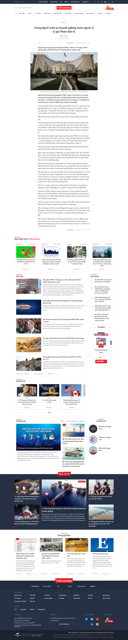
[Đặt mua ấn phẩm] (109, 7)
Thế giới (99, 13)
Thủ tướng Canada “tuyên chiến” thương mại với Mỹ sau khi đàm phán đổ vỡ (103, 308)
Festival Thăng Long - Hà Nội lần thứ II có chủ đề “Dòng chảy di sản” (26, 523)
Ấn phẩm (101, 327)
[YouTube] (105, 2)
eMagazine (81, 421)
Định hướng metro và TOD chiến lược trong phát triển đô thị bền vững (25, 556)
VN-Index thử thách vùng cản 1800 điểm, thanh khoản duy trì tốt (26, 261)
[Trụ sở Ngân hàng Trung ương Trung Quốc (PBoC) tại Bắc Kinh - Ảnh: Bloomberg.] (64, 53)
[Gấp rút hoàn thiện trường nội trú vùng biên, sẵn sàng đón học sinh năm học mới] (26, 487)
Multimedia (21, 421)
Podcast (68, 421)
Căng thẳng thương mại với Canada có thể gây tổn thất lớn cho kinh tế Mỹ (71, 402)
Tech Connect (75, 1)
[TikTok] (109, 2)
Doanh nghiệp (79, 13)
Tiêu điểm (22, 13)
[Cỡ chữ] (42, 43)
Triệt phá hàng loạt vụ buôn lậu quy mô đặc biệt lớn (100, 498)
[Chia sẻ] (89, 43)
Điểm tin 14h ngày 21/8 (105, 428)
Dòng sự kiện (64, 535)
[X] (98, 2)
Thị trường (68, 13)
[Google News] (112, 2)
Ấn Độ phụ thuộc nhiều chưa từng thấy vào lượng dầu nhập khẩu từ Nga (62, 302)
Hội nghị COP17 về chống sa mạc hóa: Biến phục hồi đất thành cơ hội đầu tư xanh (62, 281)
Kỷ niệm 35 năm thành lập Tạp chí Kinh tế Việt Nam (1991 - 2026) (51, 556)
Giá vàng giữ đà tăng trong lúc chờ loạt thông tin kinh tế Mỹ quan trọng (27, 402)
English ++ (85, 1)
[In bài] (39, 43)
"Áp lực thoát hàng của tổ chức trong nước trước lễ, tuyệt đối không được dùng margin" (51, 261)
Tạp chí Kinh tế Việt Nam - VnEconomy (103, 635)
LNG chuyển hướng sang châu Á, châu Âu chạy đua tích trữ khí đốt (103, 299)
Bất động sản (90, 13)
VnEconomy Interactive (101, 554)
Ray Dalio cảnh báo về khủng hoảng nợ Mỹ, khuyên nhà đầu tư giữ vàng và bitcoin (102, 317)
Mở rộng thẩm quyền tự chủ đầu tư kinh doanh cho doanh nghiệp (64, 510)
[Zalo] (102, 2)
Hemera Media (40, 634)
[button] (49, 412)
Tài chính (38, 13)
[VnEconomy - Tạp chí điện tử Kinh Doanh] (64, 580)
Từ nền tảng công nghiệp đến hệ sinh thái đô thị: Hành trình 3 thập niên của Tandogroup (73, 464)
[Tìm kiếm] (19, 8)
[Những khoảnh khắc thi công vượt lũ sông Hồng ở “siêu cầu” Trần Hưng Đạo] (101, 512)
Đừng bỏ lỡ (20, 381)
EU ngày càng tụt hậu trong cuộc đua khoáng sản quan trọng (63, 338)
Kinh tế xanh (57, 13)
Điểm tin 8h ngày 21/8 (104, 449)
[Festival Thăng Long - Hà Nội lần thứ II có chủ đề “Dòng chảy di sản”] (26, 512)
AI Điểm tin (101, 421)
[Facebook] (94, 2)
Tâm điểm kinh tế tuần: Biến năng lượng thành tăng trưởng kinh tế (73, 441)
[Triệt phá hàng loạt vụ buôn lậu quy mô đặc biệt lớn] (101, 487)
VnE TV (66, 1)
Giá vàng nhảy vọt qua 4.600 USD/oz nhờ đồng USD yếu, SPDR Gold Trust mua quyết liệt (102, 290)
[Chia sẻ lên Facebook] (77, 43)
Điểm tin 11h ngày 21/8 (105, 438)
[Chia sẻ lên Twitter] (80, 43)
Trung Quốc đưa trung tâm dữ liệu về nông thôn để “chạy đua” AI (62, 358)
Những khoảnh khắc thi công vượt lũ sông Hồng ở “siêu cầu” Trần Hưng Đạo (101, 524)
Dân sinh (108, 13)
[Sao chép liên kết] (86, 43)
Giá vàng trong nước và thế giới (76, 555)
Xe (61, 1)
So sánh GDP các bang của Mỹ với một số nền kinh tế (103, 280)
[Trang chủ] (16, 13)
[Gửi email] (83, 43)
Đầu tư (30, 13)
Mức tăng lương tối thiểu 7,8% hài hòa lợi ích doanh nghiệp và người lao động (76, 261)
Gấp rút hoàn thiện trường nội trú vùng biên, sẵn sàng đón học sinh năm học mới (26, 499)
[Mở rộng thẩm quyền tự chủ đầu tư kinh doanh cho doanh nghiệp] (64, 492)
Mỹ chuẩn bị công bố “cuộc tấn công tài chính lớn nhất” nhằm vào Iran (63, 321)
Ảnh (15, 609)
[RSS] (97, 624)
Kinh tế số (47, 13)
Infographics (74, 421)
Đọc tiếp (19, 276)
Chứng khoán (43, 1)
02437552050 (55, 620)
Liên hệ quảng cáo (64, 624)
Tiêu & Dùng (53, 1)
